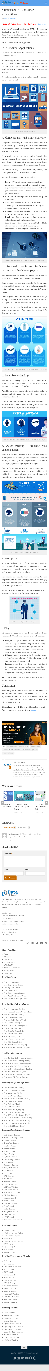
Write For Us (8, 965)
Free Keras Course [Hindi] (13, 1033)
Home (6, 954)
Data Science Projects (12, 1235)
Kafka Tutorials (9, 1209)
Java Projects (8, 1249)
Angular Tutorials (10, 1291)
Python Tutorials (10, 1140)
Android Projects (10, 1252)
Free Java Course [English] (13, 1093)
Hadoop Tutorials (10, 1198)
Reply (10, 840)
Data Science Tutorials (12, 1135)
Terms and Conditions (12, 967)
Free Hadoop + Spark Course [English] (18, 1069)
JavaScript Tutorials (11, 1285)
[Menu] (46, 3)
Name (6, 869)
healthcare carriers (24, 746)
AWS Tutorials (9, 1217)
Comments (10, 827)
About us (7, 957)
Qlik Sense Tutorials (11, 1189)
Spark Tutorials (9, 1200)
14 (11, 793)
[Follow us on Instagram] (27, 943)
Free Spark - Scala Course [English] (17, 1060)
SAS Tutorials (9, 1176)
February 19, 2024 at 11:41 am (31, 834)
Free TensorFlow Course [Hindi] (15, 1025)
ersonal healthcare (12, 746)
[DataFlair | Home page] (19, 3)
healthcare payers (35, 746)
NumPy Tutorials (10, 1148)
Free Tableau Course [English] (15, 1039)
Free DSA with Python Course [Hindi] (18, 1117)
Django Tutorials (10, 1280)
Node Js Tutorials (10, 1288)
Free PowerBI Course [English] (15, 1044)
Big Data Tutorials (10, 1195)
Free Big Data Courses (12, 987)
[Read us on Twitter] (36, 943)
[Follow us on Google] (34, 1358)
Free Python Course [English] (14, 1009)
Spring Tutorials (9, 1275)
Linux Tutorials (9, 1312)
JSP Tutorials (8, 1272)
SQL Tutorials (9, 1162)
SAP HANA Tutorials (12, 1192)
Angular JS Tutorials (11, 1294)
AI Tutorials (8, 1178)
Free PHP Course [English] (14, 1109)
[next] (46, 803)
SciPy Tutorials (9, 1151)
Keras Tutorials (9, 1154)
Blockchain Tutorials (11, 1315)
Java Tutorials (9, 1269)
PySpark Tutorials (10, 1203)
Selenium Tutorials (10, 1299)
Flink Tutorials (9, 1206)
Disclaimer (8, 973)
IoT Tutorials (8, 1170)
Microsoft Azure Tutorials (13, 1220)
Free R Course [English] (13, 1036)
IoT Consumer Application (30, 750)
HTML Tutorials (10, 1283)
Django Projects (9, 1246)
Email (28, 869)
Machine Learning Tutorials (14, 1137)
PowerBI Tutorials (10, 1184)
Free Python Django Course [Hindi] (17, 1123)
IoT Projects (8, 1244)
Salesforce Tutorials (11, 1318)
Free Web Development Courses (15, 996)
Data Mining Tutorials (12, 1159)
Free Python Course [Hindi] (14, 1014)
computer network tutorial (13, 1329)
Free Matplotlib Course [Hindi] (15, 1020)
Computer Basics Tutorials (13, 1332)
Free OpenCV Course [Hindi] (15, 1031)
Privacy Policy (9, 970)
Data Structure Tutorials (12, 1266)
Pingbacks (25, 827)
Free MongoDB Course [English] (16, 1077)
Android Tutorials (10, 1302)
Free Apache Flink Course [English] (17, 1066)
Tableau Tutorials (10, 1181)
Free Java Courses (10, 990)
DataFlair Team (10, 19)
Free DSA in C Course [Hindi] (15, 1112)
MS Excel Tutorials (11, 1340)
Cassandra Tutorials (11, 1165)
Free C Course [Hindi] (12, 1104)
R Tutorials (8, 1173)
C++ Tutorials (9, 1264)
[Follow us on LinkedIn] (32, 943)
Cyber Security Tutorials (12, 1323)
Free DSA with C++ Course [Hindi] (17, 1115)
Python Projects (9, 1230)
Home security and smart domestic (12, 750)
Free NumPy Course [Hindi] (14, 1022)
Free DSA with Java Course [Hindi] (17, 1120)
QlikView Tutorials (11, 1187)
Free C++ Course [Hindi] (13, 1101)
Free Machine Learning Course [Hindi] (18, 1012)
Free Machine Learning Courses (15, 998)
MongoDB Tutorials (11, 1167)
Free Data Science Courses (13, 985)
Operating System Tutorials (13, 1326)
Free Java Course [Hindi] (13, 1096)
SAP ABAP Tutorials (11, 1296)
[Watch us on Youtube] (41, 943)
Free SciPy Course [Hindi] (13, 1028)
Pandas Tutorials (10, 1146)
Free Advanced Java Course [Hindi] (17, 1098)
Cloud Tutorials (9, 1214)
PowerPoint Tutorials (11, 1337)
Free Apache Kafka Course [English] (17, 1063)
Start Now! (42, 24)
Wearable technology (8, 753)
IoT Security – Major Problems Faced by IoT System (21, 806)
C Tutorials (8, 1261)
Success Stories (9, 962)
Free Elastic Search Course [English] (17, 1047)
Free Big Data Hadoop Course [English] (18, 1058)
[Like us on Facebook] (46, 943)
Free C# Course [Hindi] (12, 1106)
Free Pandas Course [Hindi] (14, 1017)
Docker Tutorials (10, 1321)
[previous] (2, 803)
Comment (8, 853)
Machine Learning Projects (13, 1233)
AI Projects (8, 1238)
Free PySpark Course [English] (15, 1071)
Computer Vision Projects (13, 1241)
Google (33, 710)
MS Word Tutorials (11, 1334)
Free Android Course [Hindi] (14, 1126)
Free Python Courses (11, 982)
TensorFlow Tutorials (11, 1143)
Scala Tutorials (9, 1277)
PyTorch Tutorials (10, 1156)
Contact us (8, 959)
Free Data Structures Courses (14, 993)
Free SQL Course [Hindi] (13, 1042)
